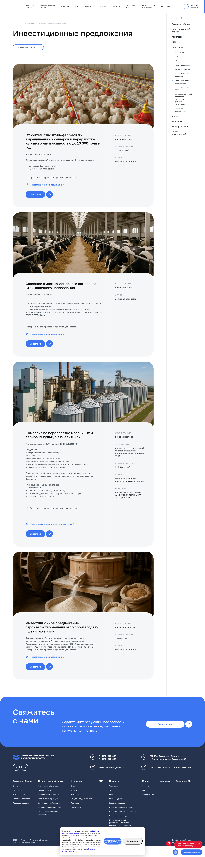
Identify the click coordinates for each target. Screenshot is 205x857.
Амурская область (30, 6)
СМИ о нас (146, 790)
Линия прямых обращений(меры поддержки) (188, 845)
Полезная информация (180, 109)
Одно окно (179, 52)
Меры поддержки (182, 65)
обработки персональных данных (112, 842)
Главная (16, 23)
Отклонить (132, 841)
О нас (73, 786)
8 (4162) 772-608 (107, 759)
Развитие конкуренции (48, 799)
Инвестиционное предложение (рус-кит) (52, 524)
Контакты (116, 6)
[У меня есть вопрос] (169, 843)
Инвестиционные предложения (182, 81)
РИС (77, 6)
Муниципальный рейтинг (48, 794)
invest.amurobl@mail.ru (111, 767)
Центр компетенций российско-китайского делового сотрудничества (183, 99)
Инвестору (89, 6)
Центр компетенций (146, 6)
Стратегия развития (21, 799)
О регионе (17, 786)
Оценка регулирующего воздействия (48, 812)
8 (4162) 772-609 (107, 756)
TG (16, 767)
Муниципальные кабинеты (49, 807)
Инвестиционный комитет (49, 803)
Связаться (35, 194)
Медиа (103, 6)
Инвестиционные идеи (182, 88)
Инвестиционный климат (47, 6)
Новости (145, 786)
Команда (75, 794)
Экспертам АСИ (130, 6)
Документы (76, 807)
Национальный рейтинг (48, 786)
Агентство (65, 6)
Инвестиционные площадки (182, 74)
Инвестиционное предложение (47, 184)
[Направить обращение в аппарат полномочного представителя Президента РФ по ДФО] (175, 852)
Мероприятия (148, 794)
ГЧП (176, 61)
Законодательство (182, 69)
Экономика (17, 790)
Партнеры (75, 803)
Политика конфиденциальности (110, 840)
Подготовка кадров (21, 803)
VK (25, 767)
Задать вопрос (165, 724)
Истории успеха (19, 794)
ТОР (176, 56)
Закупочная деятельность (82, 799)
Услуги (74, 790)
